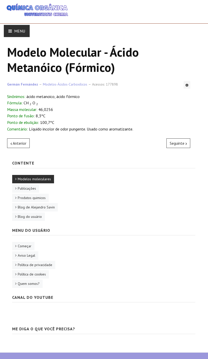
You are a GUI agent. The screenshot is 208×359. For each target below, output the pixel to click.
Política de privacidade (35, 265)
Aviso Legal (26, 255)
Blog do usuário (30, 216)
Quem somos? (29, 283)
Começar (24, 246)
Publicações (27, 188)
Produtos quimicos (32, 197)
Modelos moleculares (34, 179)
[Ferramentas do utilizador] (187, 85)
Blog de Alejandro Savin (36, 207)
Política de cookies (32, 274)
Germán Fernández (22, 84)
